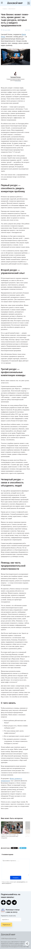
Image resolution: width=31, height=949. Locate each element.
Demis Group (18, 80)
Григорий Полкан (15, 77)
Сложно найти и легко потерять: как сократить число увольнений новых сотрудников (9, 836)
